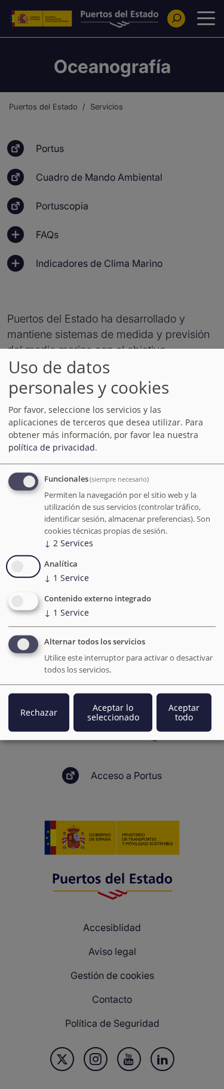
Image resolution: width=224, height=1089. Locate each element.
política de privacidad (51, 447)
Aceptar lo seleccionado (113, 712)
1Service (66, 577)
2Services (68, 543)
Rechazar (38, 712)
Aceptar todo (184, 712)
